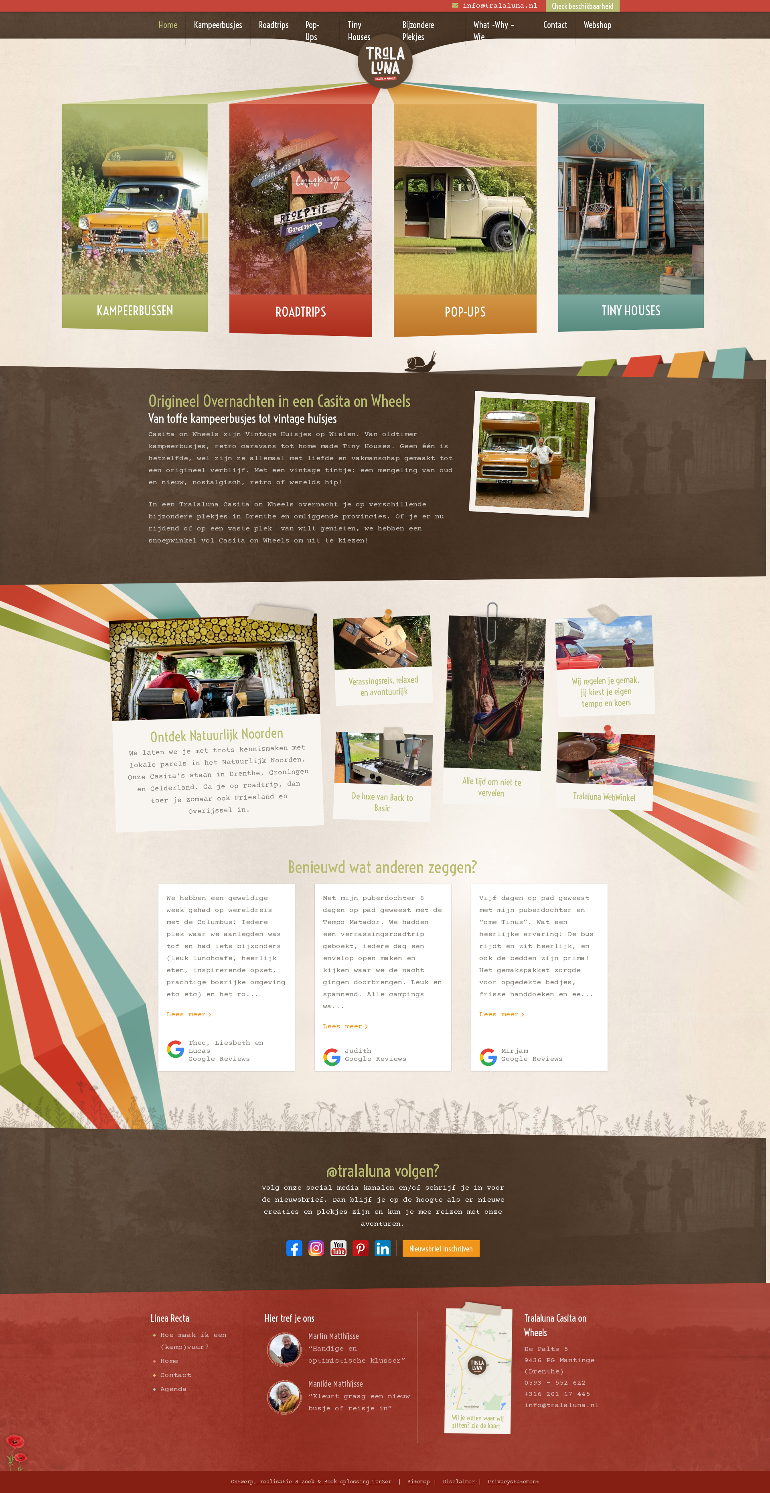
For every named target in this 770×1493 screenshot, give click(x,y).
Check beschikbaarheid (583, 6)
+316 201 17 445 (557, 1394)
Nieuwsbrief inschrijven (441, 1248)
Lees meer (186, 1015)
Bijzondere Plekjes (418, 31)
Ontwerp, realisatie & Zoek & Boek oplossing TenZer (311, 1482)
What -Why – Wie (494, 31)
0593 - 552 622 (555, 1383)
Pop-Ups (312, 31)
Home (167, 24)
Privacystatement (513, 1482)
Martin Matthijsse (333, 1336)
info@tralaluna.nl (500, 6)
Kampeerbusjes (218, 24)
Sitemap (418, 1482)
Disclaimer (459, 1482)
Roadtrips (274, 24)
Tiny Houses (359, 31)
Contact (555, 24)
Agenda (173, 1389)
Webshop (598, 24)
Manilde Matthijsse (335, 1384)
